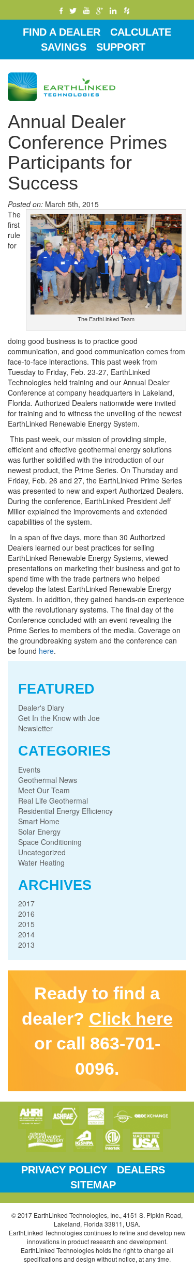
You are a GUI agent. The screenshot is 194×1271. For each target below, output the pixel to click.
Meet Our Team (44, 790)
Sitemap (93, 1184)
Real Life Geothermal (53, 800)
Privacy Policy (64, 1169)
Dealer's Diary (41, 707)
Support (120, 47)
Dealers (141, 1169)
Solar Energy (39, 831)
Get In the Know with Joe (59, 718)
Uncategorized (42, 852)
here (46, 651)
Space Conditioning (50, 842)
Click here (131, 1018)
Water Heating (41, 862)
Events (29, 769)
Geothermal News (47, 780)
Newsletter (35, 728)
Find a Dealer (61, 32)
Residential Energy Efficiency (65, 811)
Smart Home (38, 821)
